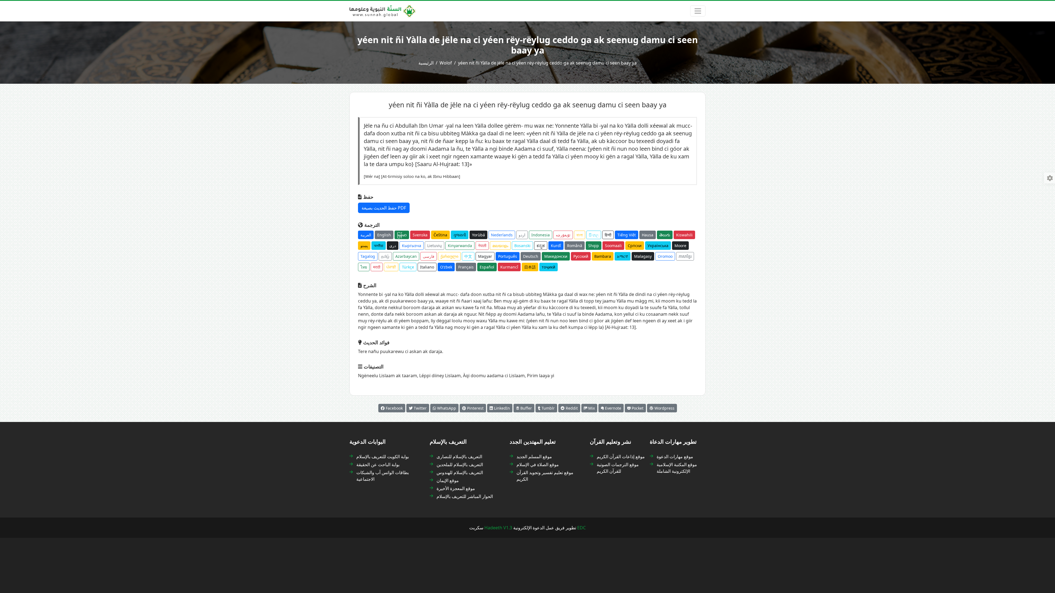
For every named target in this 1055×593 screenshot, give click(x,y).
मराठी (376, 267)
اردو (522, 234)
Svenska (420, 234)
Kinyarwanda (460, 245)
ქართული (449, 256)
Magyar (485, 256)
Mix (591, 408)
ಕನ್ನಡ (541, 245)
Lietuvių (434, 245)
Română (574, 245)
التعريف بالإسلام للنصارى (459, 457)
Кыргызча (411, 245)
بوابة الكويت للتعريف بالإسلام (382, 457)
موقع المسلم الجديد (534, 457)
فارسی (428, 256)
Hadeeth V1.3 (498, 528)
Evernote (612, 408)
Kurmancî (509, 267)
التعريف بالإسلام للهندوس (460, 472)
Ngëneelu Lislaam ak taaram (387, 376)
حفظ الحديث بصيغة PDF (384, 208)
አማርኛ (622, 256)
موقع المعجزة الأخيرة (456, 488)
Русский (580, 256)
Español (487, 267)
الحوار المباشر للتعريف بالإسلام (465, 496)
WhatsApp (446, 408)
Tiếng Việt (626, 234)
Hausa (647, 234)
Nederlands (502, 234)
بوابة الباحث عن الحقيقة (377, 464)
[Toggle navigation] (698, 10)
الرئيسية (426, 63)
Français (466, 267)
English (384, 234)
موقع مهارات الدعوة (675, 457)
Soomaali (613, 245)
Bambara (602, 256)
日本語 (530, 267)
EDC (581, 528)
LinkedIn (501, 408)
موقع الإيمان (448, 480)
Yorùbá (478, 234)
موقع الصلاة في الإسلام (538, 464)
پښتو (364, 245)
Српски (635, 245)
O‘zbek (446, 267)
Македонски (555, 256)
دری (392, 245)
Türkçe (408, 267)
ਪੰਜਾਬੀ (391, 267)
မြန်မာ (402, 234)
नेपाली (482, 245)
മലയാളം (500, 245)
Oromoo (665, 256)
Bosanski (522, 245)
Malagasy (643, 256)
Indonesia (540, 234)
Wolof (446, 63)
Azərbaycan (406, 256)
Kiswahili (684, 234)
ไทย (363, 267)
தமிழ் (385, 256)
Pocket (637, 408)
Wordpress (663, 408)
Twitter (420, 408)
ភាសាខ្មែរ (685, 256)
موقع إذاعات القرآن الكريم (621, 457)
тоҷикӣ (548, 267)
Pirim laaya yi (540, 376)
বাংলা (579, 234)
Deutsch (530, 256)
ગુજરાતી (459, 234)
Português (507, 256)
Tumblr (547, 408)
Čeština (440, 234)
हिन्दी (608, 234)
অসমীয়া (378, 245)
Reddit (571, 408)
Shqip (593, 245)
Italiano (427, 267)
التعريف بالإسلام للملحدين (460, 464)
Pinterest (475, 408)
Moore (680, 245)
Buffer (525, 408)
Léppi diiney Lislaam (440, 376)
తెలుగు (664, 234)
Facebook (394, 408)
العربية (365, 234)
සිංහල (594, 234)
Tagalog (367, 256)
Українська (658, 245)
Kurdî (556, 245)
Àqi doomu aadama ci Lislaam (494, 376)
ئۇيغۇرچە (563, 234)
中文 (468, 256)
